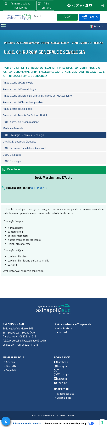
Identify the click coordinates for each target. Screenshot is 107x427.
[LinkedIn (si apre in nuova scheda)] (86, 5)
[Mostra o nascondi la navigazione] (3, 26)
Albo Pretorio (64, 328)
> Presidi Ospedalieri (71, 68)
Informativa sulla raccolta (27, 423)
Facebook (62, 362)
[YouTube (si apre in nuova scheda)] (90, 5)
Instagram (63, 366)
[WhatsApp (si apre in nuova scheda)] (82, 5)
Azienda (10, 362)
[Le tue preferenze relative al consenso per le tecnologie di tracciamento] (102, 422)
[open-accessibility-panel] (5, 421)
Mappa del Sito (65, 394)
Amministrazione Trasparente (20, 5)
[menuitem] (53, 82)
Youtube (62, 383)
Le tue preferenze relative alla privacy (65, 423)
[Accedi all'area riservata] (102, 5)
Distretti (10, 366)
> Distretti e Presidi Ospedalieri (34, 68)
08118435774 (38, 188)
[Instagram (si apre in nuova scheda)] (73, 5)
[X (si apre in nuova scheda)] (77, 5)
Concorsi (62, 332)
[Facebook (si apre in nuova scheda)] (69, 5)
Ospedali (10, 370)
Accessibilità (64, 398)
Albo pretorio (46, 5)
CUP (68, 16)
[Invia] (52, 16)
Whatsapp (63, 374)
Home (7, 68)
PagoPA (93, 17)
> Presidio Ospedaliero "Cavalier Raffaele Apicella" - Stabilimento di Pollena (51, 70)
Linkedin (62, 379)
